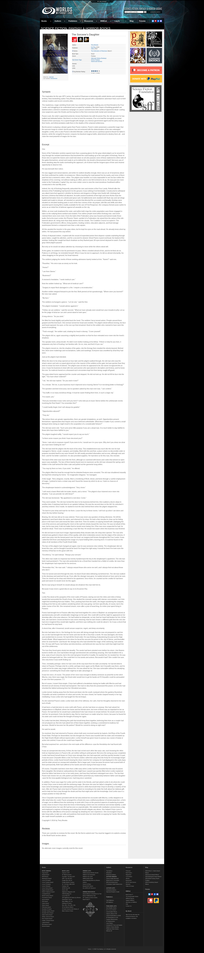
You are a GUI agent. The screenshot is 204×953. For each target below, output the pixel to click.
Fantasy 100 (65, 886)
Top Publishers (110, 900)
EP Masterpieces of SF (112, 917)
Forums (142, 21)
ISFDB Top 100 (66, 888)
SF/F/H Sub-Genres (131, 882)
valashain (51, 77)
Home (89, 949)
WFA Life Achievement (112, 882)
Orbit (92, 49)
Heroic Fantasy (95, 60)
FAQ (127, 904)
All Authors (109, 872)
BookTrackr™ (86, 899)
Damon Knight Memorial (112, 878)
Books (44, 21)
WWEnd (103, 21)
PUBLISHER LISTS (111, 906)
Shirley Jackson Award (48, 916)
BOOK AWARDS (46, 870)
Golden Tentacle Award (48, 920)
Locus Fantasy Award (47, 882)
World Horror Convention (112, 880)
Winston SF (109, 930)
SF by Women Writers (67, 907)
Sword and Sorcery (96, 61)
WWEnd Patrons (130, 898)
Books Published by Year (89, 895)
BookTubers (129, 872)
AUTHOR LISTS (110, 888)
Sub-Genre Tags (77, 60)
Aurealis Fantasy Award (48, 911)
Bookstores (129, 880)
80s (72, 905)
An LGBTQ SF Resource (89, 888)
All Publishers (109, 902)
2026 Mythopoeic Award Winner (153, 876)
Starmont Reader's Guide (112, 891)
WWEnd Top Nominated (89, 874)
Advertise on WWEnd (131, 902)
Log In (117, 21)
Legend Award (45, 922)
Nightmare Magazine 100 (68, 891)
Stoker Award (45, 905)
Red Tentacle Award (47, 918)
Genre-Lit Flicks (87, 884)
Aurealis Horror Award (47, 912)
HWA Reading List (66, 893)
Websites (128, 884)
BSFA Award (45, 876)
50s (63, 905)
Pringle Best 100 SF (67, 880)
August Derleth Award (47, 890)
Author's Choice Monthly (112, 927)
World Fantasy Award (47, 895)
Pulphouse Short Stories (112, 929)
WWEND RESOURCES (89, 891)
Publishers (72, 21)
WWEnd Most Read (88, 878)
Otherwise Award (46, 907)
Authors (58, 21)
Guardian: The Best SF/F (68, 876)
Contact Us (129, 906)
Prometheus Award (47, 897)
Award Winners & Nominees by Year (92, 893)
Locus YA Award (46, 886)
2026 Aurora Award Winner (152, 874)
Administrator (54, 78)
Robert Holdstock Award (48, 891)
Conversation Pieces (111, 911)
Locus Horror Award (47, 888)
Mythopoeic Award (46, 878)
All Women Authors (111, 874)
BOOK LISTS (65, 870)
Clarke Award (45, 903)
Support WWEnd (130, 900)
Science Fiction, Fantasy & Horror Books (75, 28)
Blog (131, 21)
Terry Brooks (94, 45)
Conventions (129, 876)
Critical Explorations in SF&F (113, 915)
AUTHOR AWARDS (111, 876)
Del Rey (93, 47)
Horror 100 (65, 890)
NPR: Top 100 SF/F (67, 878)
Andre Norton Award (47, 914)
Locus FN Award (46, 884)
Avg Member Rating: (79, 71)
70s (69, 905)
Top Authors (109, 870)
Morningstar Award (47, 924)
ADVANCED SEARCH (155, 12)
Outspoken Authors (111, 890)
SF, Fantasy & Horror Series (90, 897)
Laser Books (109, 923)
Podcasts (128, 870)
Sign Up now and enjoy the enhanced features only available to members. (132, 916)
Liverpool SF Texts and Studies (114, 925)
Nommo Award (46, 926)
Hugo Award (45, 872)
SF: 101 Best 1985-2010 (68, 884)
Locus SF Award (46, 880)
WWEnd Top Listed (88, 876)
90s (74, 905)
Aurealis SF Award (46, 909)
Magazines (128, 874)
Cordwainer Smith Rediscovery (114, 884)
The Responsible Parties (132, 896)
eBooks (128, 878)
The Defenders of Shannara (99, 51)
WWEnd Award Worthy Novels (90, 872)
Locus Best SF (66, 895)
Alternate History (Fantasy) (98, 58)
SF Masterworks (110, 921)
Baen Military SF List (67, 901)
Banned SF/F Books (88, 886)
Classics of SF (66, 872)
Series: (76, 51)
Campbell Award (46, 893)
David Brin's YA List (67, 899)
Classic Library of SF (111, 913)
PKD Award (45, 901)
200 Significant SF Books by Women (71, 897)
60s (66, 905)
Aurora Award (45, 899)
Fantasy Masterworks (112, 919)
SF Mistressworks (67, 874)
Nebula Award (45, 874)
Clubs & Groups (130, 886)
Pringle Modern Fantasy (68, 882)
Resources (88, 21)
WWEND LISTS (87, 870)
